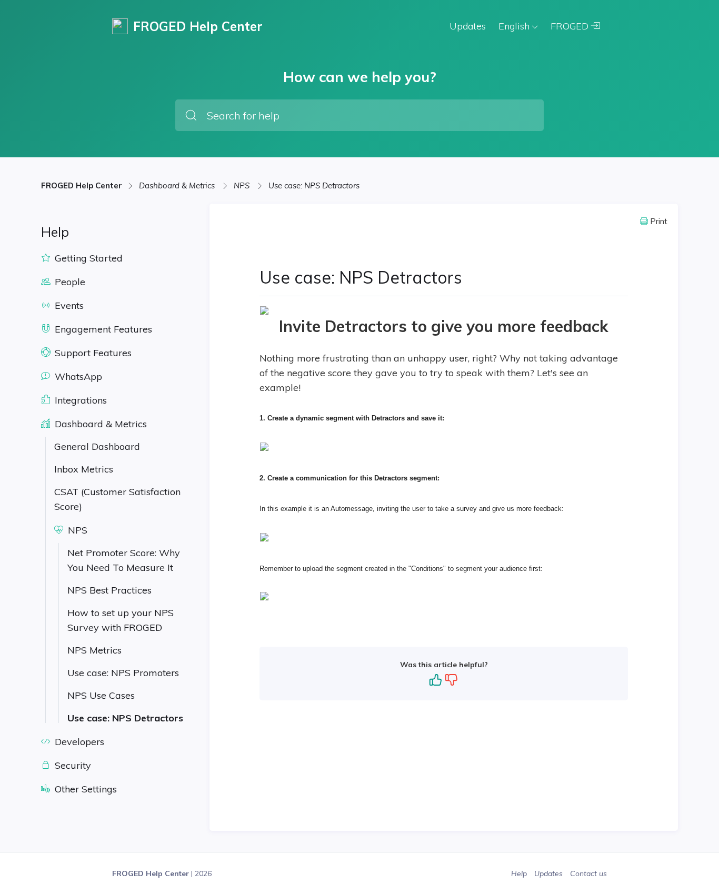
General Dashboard (97, 446)
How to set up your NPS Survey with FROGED (120, 620)
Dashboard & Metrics (178, 185)
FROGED (571, 26)
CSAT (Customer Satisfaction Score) (117, 499)
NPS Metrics (94, 650)
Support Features (92, 353)
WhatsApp (77, 376)
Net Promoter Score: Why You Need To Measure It (123, 560)
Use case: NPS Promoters (123, 673)
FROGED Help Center (81, 185)
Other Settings (84, 789)
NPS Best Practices (109, 590)
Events (68, 305)
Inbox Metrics (83, 469)
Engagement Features (102, 329)
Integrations (79, 400)
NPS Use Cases (101, 695)
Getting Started (87, 258)
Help (520, 873)
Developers (78, 742)
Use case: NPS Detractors (313, 185)
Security (71, 765)
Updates (468, 26)
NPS (243, 185)
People (68, 282)
